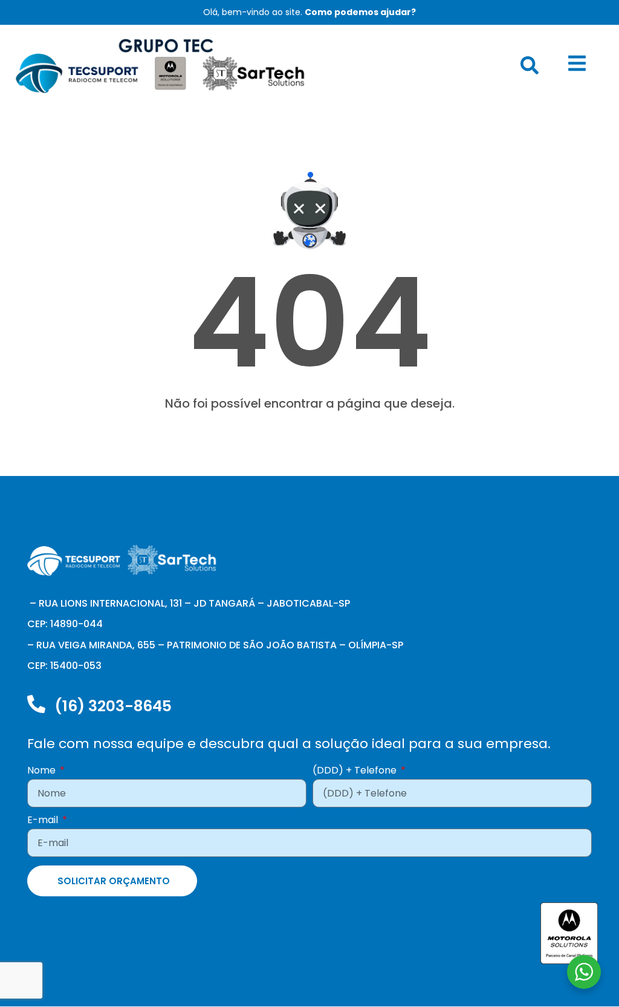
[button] (529, 65)
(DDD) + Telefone (356, 771)
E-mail (43, 821)
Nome (42, 771)
